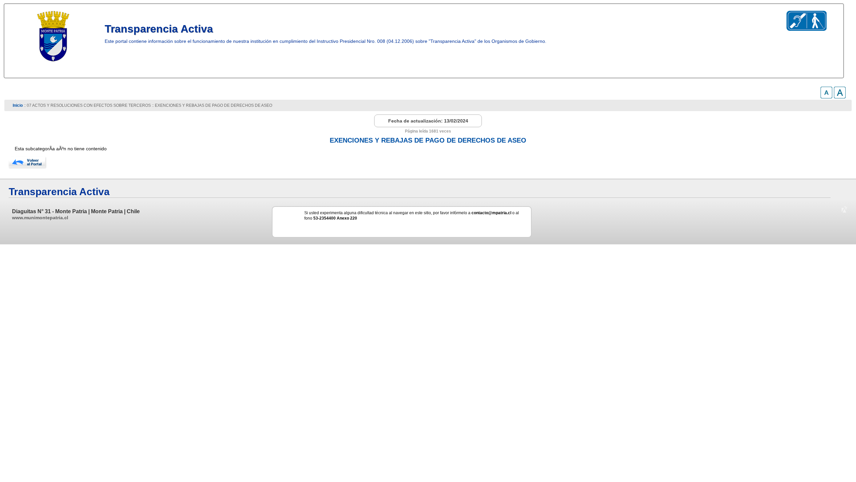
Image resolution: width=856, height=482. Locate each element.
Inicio (18, 105)
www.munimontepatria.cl (40, 217)
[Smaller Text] (826, 96)
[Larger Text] (840, 96)
